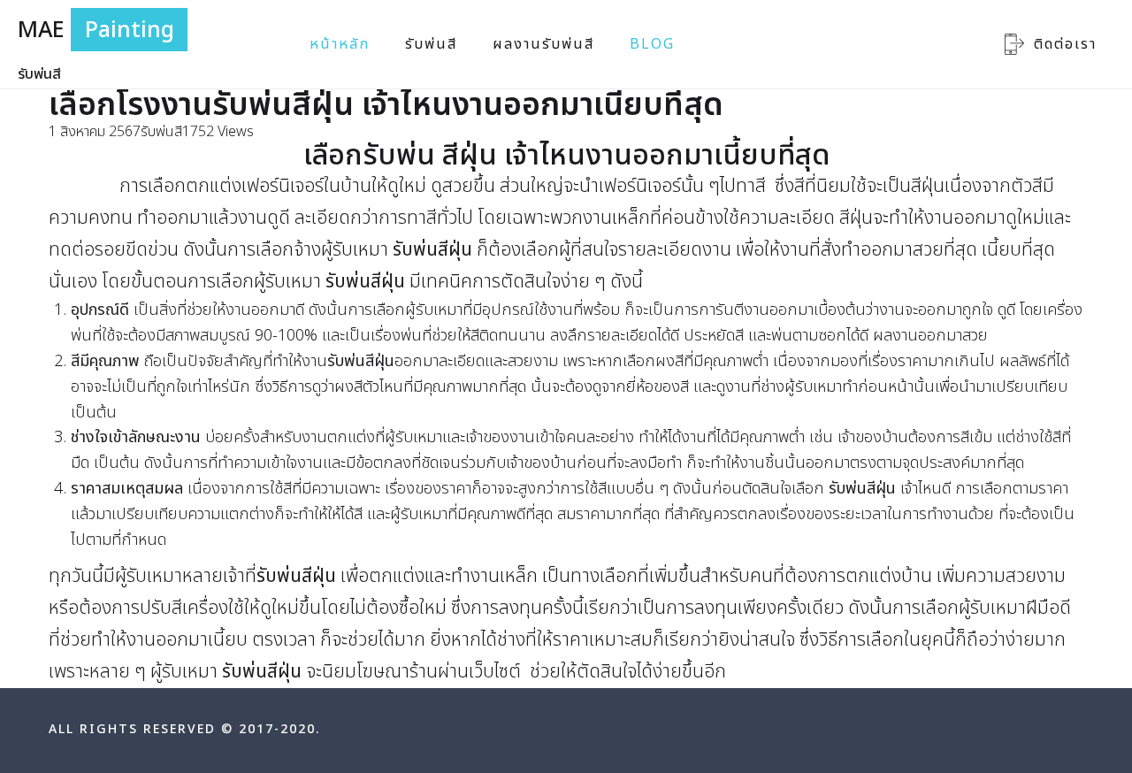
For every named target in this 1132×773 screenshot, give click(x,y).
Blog (652, 44)
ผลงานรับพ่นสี (543, 44)
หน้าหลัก (340, 44)
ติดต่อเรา (1065, 44)
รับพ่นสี (431, 44)
